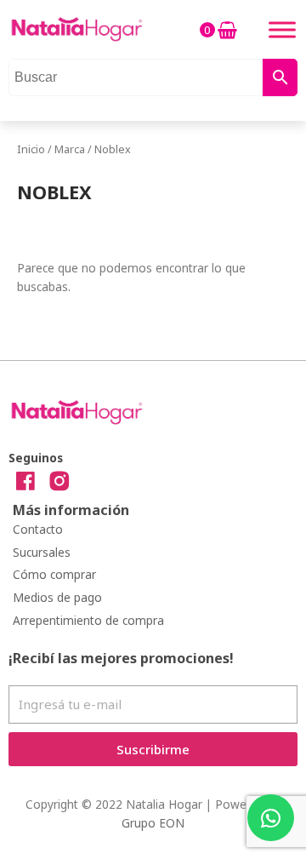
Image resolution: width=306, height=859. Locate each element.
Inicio (31, 149)
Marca (69, 149)
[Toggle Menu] (282, 29)
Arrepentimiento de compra (88, 620)
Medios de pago (57, 597)
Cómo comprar (54, 574)
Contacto (38, 529)
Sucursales (42, 552)
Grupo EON (153, 823)
